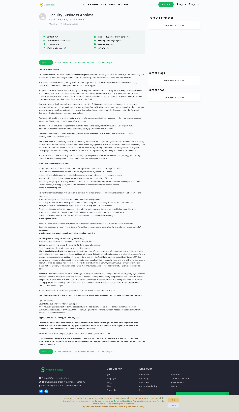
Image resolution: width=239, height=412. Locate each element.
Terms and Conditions (123, 401)
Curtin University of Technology (67, 19)
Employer (93, 4)
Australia (55, 24)
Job (83, 4)
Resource (123, 4)
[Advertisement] (174, 50)
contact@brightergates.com (55, 378)
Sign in (182, 4)
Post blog (143, 378)
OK (173, 400)
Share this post (107, 62)
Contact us (176, 386)
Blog (103, 4)
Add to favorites (65, 62)
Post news (144, 382)
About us (175, 374)
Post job (166, 4)
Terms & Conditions (180, 378)
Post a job (144, 374)
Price (141, 390)
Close (173, 405)
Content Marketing (148, 386)
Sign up (195, 4)
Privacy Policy (177, 382)
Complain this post (86, 62)
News (112, 4)
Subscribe (112, 390)
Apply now (46, 62)
